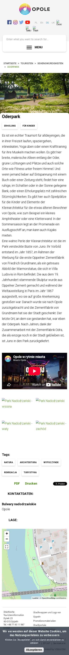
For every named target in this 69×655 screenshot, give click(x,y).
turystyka (30, 472)
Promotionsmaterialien (44, 621)
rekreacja (10, 472)
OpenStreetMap (48, 597)
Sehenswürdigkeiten (50, 63)
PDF (17, 483)
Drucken (31, 483)
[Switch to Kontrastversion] (41, 28)
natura (8, 462)
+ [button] (7, 533)
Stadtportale (39, 625)
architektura (28, 462)
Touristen (27, 63)
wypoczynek (51, 462)
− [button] (7, 539)
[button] (17, 408)
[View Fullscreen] (6, 546)
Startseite (10, 63)
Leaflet (35, 597)
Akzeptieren (34, 649)
